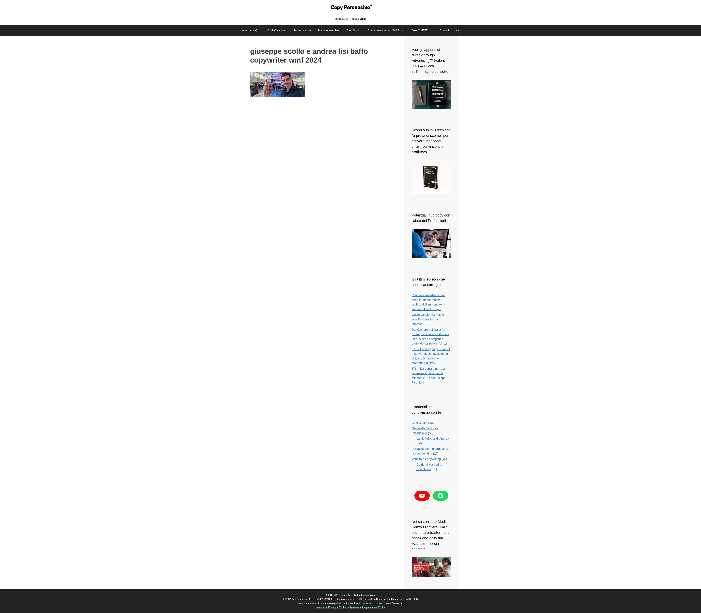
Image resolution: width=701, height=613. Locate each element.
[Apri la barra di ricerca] (457, 30)
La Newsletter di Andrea (432, 438)
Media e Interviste (328, 30)
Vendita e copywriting (426, 459)
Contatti (444, 30)
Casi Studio (353, 30)
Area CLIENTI (419, 30)
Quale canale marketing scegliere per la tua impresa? (428, 319)
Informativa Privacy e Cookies (332, 607)
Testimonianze (302, 30)
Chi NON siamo (276, 30)
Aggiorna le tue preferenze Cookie (367, 607)
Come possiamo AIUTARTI (384, 30)
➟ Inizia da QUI (251, 30)
